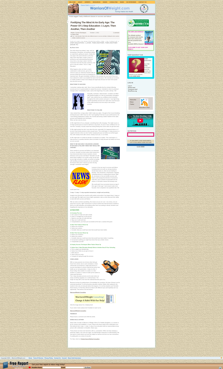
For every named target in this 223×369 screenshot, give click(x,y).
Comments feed (132, 89)
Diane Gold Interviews (74, 358)
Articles (73, 32)
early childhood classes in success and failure (97, 36)
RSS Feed (221, 357)
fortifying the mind (111, 36)
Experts (87, 2)
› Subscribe (132, 99)
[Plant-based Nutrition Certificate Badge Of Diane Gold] (138, 26)
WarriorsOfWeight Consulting (78, 310)
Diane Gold (75, 34)
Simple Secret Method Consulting (90, 339)
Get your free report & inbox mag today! (48, 364)
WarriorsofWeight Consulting (78, 292)
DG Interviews (131, 2)
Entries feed (131, 87)
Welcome (72, 2)
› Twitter (131, 104)
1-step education (78, 36)
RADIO (122, 2)
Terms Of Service (38, 358)
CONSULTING (114, 2)
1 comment (116, 32)
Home (30, 358)
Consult (64, 358)
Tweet (68, 21)
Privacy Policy (49, 358)
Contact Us (142, 2)
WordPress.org (132, 91)
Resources (96, 2)
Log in (130, 85)
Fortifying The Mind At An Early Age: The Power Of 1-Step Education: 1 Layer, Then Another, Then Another (93, 25)
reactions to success (80, 37)
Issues (105, 2)
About (80, 2)
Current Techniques (80, 32)
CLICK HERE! (141, 146)
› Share (131, 102)
